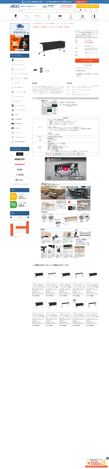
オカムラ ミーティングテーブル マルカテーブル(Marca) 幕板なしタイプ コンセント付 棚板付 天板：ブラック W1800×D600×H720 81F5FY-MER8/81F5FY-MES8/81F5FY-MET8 (92, 318)
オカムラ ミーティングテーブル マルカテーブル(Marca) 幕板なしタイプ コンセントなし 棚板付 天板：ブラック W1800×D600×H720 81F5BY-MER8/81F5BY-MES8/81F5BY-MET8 (65, 318)
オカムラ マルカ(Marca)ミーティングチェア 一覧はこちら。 (65, 154)
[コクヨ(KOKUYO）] (19, 159)
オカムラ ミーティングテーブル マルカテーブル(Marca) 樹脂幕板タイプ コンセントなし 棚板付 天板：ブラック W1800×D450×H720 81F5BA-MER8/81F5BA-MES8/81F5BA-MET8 (79, 318)
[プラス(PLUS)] (19, 169)
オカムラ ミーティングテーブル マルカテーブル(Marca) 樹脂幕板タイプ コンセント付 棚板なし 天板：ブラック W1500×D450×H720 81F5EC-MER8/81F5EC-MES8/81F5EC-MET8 (38, 318)
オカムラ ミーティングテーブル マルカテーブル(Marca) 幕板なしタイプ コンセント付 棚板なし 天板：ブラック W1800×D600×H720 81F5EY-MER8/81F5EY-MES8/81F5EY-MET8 (52, 289)
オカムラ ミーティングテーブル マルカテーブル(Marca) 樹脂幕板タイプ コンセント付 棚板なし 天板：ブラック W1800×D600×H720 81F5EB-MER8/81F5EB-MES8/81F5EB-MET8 (65, 289)
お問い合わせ (89, 6)
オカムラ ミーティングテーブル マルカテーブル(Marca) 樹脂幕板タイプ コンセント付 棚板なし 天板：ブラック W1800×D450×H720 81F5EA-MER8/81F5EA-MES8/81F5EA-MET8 (92, 289)
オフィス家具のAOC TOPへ (38, 23)
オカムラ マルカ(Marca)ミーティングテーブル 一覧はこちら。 (65, 153)
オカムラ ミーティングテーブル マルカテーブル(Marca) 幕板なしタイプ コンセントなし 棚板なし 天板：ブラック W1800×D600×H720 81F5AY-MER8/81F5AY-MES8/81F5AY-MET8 (79, 289)
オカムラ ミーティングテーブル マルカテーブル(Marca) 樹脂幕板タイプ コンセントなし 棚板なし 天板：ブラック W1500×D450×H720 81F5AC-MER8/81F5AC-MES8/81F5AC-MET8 (52, 318)
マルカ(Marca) (71, 23)
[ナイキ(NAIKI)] (19, 180)
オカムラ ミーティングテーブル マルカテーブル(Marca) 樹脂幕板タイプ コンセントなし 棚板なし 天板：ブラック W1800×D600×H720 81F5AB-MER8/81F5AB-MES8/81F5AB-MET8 (38, 289)
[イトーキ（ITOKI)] (19, 175)
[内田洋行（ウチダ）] (19, 154)
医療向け (71, 18)
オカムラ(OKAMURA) (50, 23)
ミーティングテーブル (61, 23)
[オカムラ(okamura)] (19, 164)
